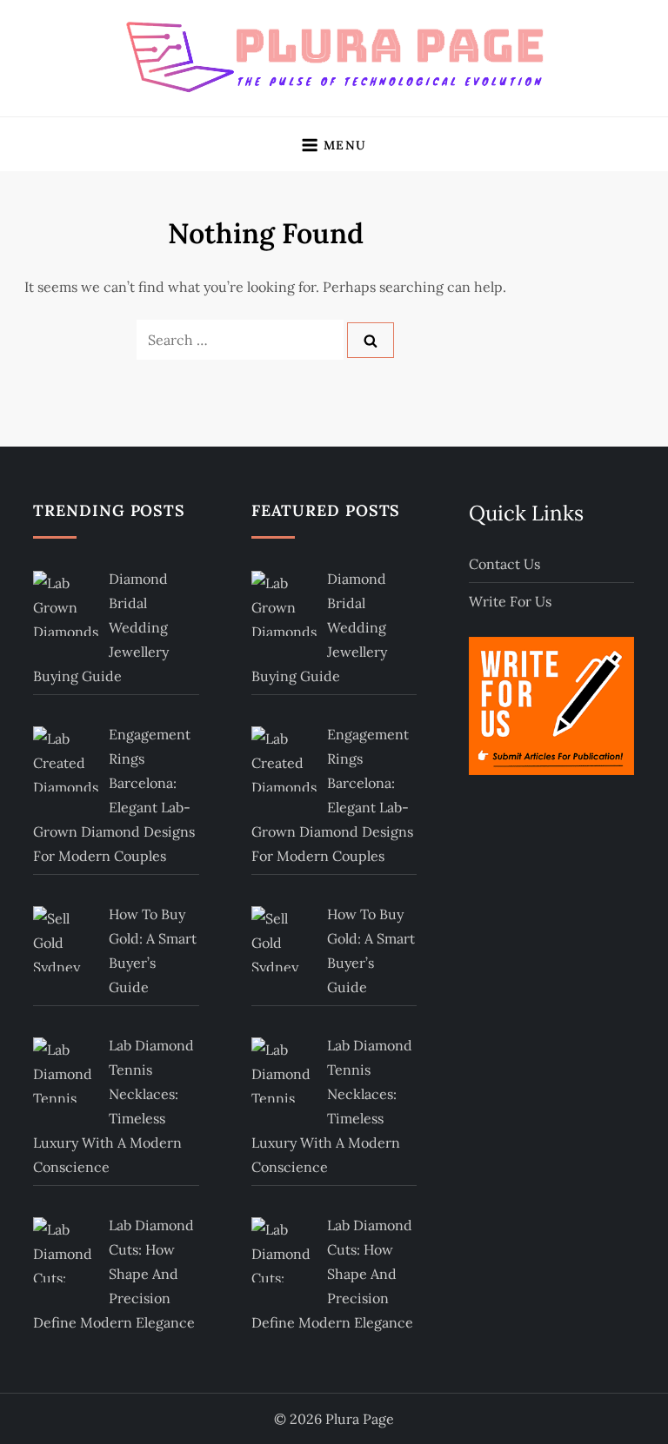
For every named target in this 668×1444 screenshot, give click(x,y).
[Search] (370, 340)
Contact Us (504, 564)
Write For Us (510, 601)
